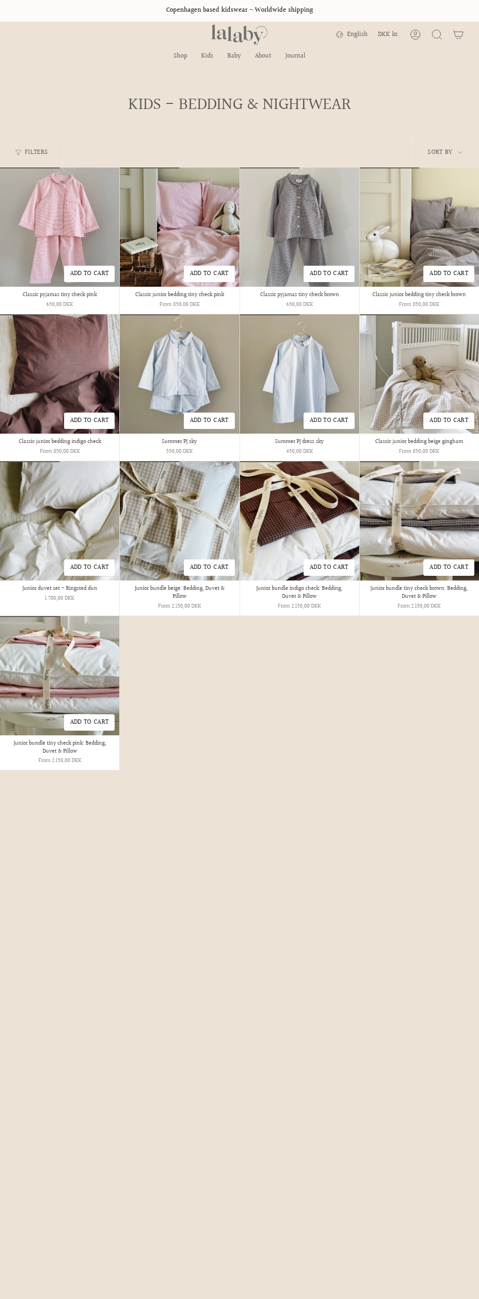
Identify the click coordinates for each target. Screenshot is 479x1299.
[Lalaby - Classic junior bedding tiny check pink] (179, 227)
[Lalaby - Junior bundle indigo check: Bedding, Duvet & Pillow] (299, 521)
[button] (180, 56)
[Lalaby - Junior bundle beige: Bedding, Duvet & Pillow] (179, 521)
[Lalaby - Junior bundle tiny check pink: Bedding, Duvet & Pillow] (59, 675)
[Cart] (458, 35)
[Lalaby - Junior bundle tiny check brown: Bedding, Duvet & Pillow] (419, 521)
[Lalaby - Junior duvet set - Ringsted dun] (59, 521)
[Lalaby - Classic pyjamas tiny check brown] (299, 227)
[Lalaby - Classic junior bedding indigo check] (59, 374)
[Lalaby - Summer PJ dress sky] (299, 374)
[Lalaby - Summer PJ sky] (179, 374)
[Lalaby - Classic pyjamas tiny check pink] (59, 227)
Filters (36, 152)
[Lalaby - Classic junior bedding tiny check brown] (419, 227)
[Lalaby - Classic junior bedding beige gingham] (419, 374)
